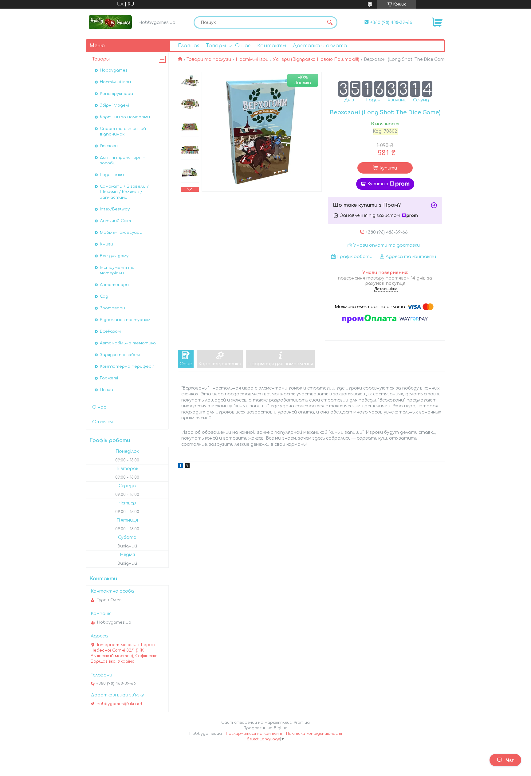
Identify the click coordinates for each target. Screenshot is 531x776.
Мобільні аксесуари (121, 232)
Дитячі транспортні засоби (123, 160)
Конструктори (116, 94)
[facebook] (180, 466)
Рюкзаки (109, 146)
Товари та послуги (209, 59)
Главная (188, 46)
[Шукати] (330, 22)
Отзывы (102, 422)
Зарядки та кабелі (120, 355)
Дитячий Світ (115, 221)
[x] (187, 466)
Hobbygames (114, 70)
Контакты (271, 46)
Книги (106, 244)
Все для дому (114, 256)
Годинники (112, 175)
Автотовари (114, 285)
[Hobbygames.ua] (110, 22)
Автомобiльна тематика (128, 343)
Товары (216, 46)
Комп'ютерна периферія (127, 366)
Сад (104, 296)
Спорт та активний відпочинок (123, 131)
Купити (388, 168)
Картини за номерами (125, 117)
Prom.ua (302, 722)
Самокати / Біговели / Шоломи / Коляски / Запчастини (124, 192)
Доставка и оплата (320, 46)
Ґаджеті (109, 378)
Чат (510, 760)
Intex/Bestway (115, 209)
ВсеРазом (110, 331)
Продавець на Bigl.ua (265, 728)
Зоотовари (112, 308)
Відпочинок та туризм (125, 320)
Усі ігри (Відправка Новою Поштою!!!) (316, 59)
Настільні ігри (252, 59)
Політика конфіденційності (314, 733)
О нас (243, 46)
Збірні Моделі (114, 105)
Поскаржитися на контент (254, 733)
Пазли (106, 390)
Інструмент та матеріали (117, 270)
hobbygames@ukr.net (119, 704)
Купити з (377, 184)
